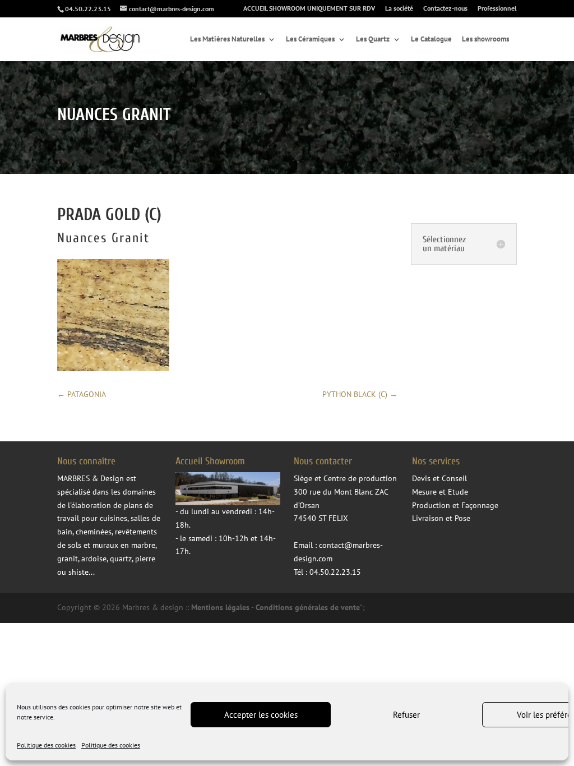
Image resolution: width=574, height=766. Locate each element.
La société (399, 8)
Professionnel (497, 8)
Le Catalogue (431, 39)
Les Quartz (373, 39)
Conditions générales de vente (308, 607)
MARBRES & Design (90, 478)
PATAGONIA (81, 394)
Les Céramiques (310, 39)
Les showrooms (485, 39)
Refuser (406, 714)
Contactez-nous (445, 8)
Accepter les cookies (261, 714)
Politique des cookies (46, 745)
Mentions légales (220, 607)
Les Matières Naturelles (227, 39)
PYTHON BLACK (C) (359, 394)
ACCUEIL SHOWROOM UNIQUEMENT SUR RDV (309, 8)
